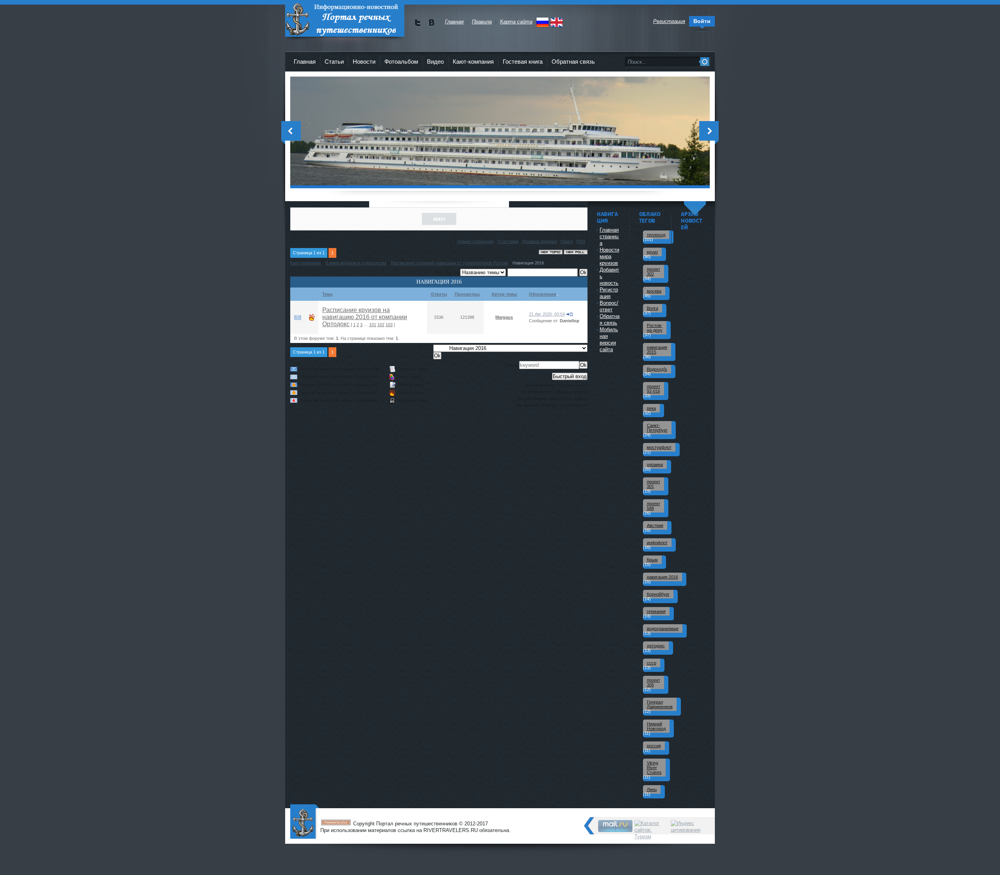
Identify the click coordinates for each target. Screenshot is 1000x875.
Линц (652, 789)
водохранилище (663, 628)
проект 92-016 (653, 388)
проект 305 (653, 682)
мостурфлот (659, 447)
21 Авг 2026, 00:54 (547, 314)
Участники (508, 241)
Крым (652, 559)
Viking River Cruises (654, 768)
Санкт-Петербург (657, 427)
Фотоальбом (401, 61)
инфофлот (657, 542)
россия (654, 745)
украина (655, 464)
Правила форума (539, 241)
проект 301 (653, 484)
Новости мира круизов (609, 256)
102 (380, 324)
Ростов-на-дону (654, 327)
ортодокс (656, 645)
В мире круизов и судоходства (355, 263)
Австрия (655, 525)
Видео (435, 61)
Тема (327, 294)
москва (654, 291)
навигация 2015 (657, 349)
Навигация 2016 (528, 263)
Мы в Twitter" (418, 23)
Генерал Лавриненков (660, 704)
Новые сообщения (475, 241)
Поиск (567, 241)
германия (656, 611)
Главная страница (609, 236)
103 (389, 324)
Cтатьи (334, 61)
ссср (651, 663)
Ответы (439, 294)
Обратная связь (573, 61)
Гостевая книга (523, 61)
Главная (305, 61)
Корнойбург (658, 594)
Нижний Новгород (656, 726)
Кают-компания (473, 61)
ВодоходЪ (657, 369)
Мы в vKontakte (431, 23)
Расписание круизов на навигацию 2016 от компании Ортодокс (364, 317)
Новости (364, 61)
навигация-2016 (662, 577)
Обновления (542, 294)
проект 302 (653, 271)
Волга (652, 308)
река (651, 408)
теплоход (656, 234)
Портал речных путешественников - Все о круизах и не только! (344, 19)
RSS (581, 241)
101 (372, 324)
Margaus (504, 317)
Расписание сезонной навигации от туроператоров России (449, 263)
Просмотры (467, 294)
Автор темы (504, 294)
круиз (652, 252)
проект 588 (653, 506)
